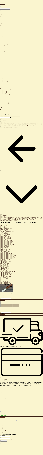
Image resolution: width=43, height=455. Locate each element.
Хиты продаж (5, 425)
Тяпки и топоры (6, 432)
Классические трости (5, 234)
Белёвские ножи (4, 278)
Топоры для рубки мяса (5, 274)
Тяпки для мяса (3, 267)
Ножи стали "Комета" (5, 247)
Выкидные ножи (4, 229)
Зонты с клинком (21, 125)
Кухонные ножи (3, 62)
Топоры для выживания (5, 272)
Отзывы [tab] (4, 380)
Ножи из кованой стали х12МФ (7, 244)
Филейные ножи (4, 252)
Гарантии (2, 23)
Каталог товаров (3, 22)
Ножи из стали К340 (4, 246)
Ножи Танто (5, 124)
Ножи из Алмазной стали (6, 237)
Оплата (2, 24)
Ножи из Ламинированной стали (7, 245)
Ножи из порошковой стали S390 (7, 257)
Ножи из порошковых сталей (6, 69)
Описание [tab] (5, 379)
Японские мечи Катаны (33, 124)
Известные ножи (11, 124)
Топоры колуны (3, 275)
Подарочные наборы (5, 282)
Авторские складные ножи (6, 228)
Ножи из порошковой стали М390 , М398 (9, 258)
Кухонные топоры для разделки (7, 271)
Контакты (2, 26)
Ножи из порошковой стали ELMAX (8, 255)
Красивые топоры (4, 265)
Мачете (5, 125)
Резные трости (3, 235)
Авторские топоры (4, 263)
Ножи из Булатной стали (5, 238)
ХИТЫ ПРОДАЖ (13, 125)
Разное (2, 100)
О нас (1, 27)
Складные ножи (4, 35)
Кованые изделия (4, 281)
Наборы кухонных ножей (5, 249)
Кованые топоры (4, 264)
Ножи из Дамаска (4, 239)
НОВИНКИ (2, 123)
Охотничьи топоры (4, 266)
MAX (14, 446)
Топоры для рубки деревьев (6, 273)
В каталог (2, 4)
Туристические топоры (5, 276)
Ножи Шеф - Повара (4, 250)
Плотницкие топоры (4, 269)
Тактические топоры (5, 268)
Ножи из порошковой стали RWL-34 (8, 256)
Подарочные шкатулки (5, 283)
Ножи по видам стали (5, 48)
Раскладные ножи (4, 230)
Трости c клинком (4, 43)
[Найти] (10, 117)
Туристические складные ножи (7, 231)
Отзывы (2, 29)
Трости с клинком (6, 428)
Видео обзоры (3, 28)
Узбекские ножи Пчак (5, 251)
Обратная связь (3, 445)
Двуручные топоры (4, 270)
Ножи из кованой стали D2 (6, 243)
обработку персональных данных (16, 439)
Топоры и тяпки (3, 80)
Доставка (2, 25)
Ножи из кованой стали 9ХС (6, 242)
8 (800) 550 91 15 (3, 11)
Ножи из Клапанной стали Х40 (7, 240)
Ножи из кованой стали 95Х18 (6, 241)
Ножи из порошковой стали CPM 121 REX (9, 254)
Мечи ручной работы (29, 125)
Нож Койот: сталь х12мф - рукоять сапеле (9, 412)
